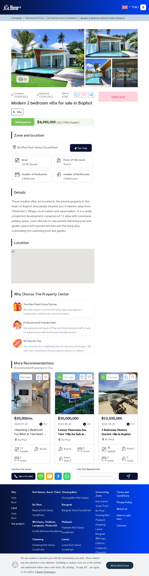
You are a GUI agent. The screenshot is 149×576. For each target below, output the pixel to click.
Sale (13, 497)
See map (82, 147)
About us (122, 508)
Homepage (16, 17)
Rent (14, 502)
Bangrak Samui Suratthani (76, 510)
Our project (18, 523)
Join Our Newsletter (88, 469)
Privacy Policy (124, 502)
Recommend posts (35, 17)
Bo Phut (37, 504)
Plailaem (67, 521)
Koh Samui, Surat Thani (46, 492)
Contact (121, 525)
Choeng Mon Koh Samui (75, 497)
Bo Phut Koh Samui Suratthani (62, 17)
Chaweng (37, 539)
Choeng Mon (69, 492)
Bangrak (67, 504)
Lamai (65, 539)
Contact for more (21, 469)
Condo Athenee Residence (47, 531)
